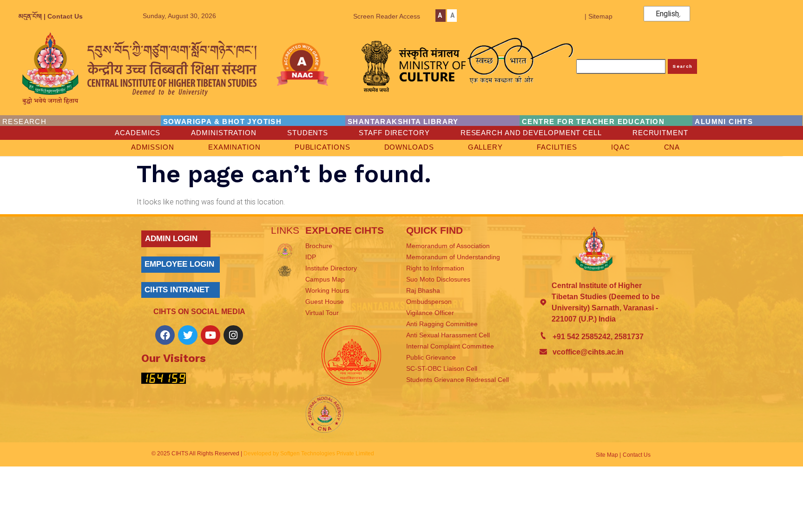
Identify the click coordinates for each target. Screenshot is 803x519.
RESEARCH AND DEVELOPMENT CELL (531, 133)
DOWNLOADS (409, 147)
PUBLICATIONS (322, 147)
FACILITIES (557, 147)
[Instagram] (233, 335)
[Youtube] (210, 335)
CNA (672, 147)
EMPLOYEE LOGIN (179, 264)
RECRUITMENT (660, 133)
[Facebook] (165, 335)
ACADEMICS (137, 133)
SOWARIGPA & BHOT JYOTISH (222, 121)
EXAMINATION (234, 147)
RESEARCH (24, 121)
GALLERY (485, 147)
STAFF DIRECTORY (394, 133)
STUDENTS (307, 133)
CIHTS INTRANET (177, 289)
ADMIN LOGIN (171, 238)
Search (682, 66)
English (667, 14)
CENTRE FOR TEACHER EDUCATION (593, 121)
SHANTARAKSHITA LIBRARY (403, 121)
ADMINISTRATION (224, 133)
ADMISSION (152, 147)
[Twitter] (187, 335)
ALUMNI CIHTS (724, 121)
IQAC (620, 147)
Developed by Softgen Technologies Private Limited (309, 453)
